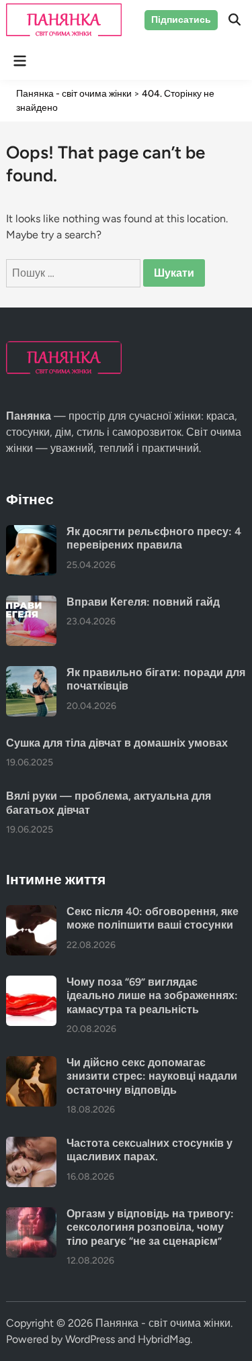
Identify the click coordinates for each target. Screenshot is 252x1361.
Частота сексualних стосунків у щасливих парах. (150, 1150)
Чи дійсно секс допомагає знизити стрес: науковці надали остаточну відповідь (152, 1076)
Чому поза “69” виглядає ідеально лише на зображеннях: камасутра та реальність (152, 996)
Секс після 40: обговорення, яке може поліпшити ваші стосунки (153, 918)
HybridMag (164, 1339)
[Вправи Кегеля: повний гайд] (31, 603)
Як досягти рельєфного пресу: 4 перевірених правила (154, 538)
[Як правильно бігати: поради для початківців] (31, 673)
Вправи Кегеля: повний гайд (143, 602)
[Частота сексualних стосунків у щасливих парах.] (31, 1144)
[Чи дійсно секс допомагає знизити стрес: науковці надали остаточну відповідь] (31, 1064)
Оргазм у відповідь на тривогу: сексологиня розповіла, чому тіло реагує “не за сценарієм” (150, 1227)
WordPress (90, 1339)
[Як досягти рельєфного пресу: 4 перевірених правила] (31, 532)
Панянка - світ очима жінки (162, 1323)
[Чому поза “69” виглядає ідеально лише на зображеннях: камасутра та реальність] (31, 983)
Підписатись (181, 20)
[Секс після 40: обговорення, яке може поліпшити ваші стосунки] (31, 912)
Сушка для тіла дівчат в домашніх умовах (117, 743)
